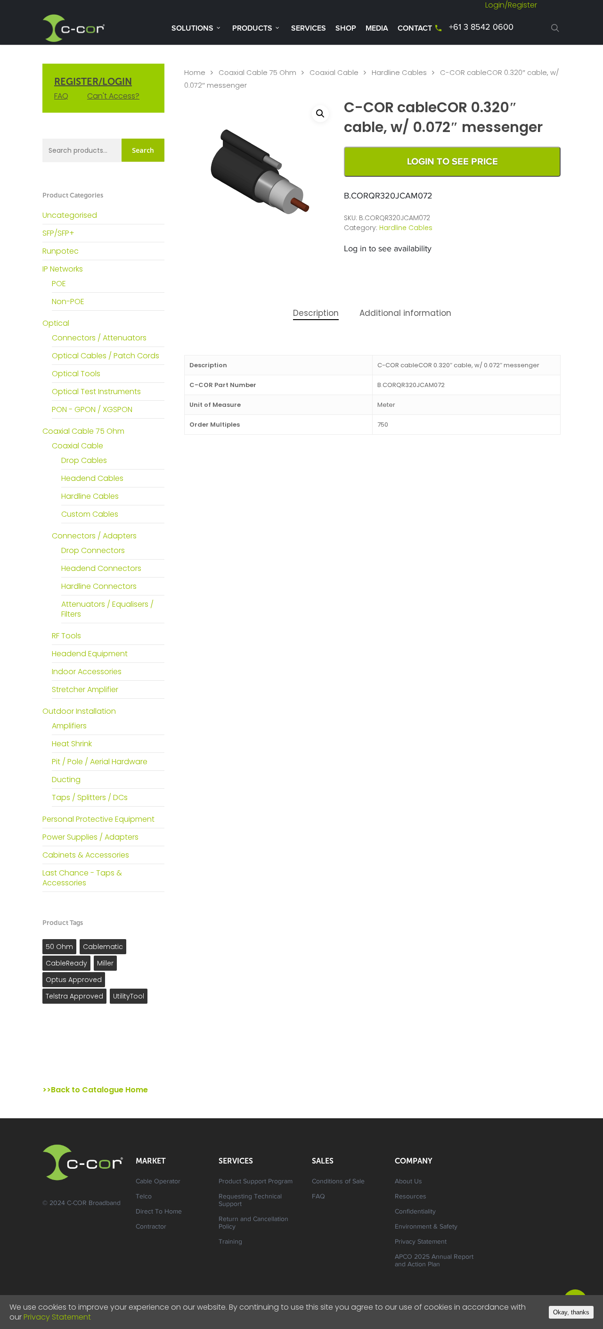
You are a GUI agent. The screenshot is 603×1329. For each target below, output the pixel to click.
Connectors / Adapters (94, 535)
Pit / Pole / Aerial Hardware (99, 761)
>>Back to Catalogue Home (95, 1089)
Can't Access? (113, 96)
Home (194, 72)
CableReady (66, 963)
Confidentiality (415, 1212)
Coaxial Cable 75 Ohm (83, 431)
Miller (105, 963)
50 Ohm (59, 946)
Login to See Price (452, 161)
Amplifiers (69, 725)
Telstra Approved (74, 996)
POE (59, 283)
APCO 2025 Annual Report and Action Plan (434, 1261)
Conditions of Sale (338, 1182)
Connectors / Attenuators (99, 337)
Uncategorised (69, 215)
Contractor (151, 1227)
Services (308, 28)
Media (377, 28)
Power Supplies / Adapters (90, 837)
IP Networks (62, 269)
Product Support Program (256, 1182)
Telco (144, 1197)
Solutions (192, 28)
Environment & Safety (426, 1227)
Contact (415, 28)
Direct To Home (159, 1212)
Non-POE (68, 301)
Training (230, 1242)
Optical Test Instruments (96, 391)
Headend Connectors (101, 568)
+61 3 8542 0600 (481, 28)
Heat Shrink (72, 743)
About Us (408, 1182)
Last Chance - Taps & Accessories (82, 877)
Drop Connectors (93, 550)
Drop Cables (84, 460)
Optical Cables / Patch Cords (105, 355)
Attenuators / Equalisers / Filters (107, 609)
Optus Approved (74, 979)
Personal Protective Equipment (98, 819)
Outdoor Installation (79, 711)
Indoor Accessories (87, 671)
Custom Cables (89, 514)
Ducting (66, 779)
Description (316, 313)
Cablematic (103, 946)
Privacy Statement (421, 1242)
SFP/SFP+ (58, 233)
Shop (345, 28)
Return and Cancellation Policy (253, 1223)
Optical (55, 323)
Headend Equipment (90, 653)
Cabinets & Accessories (85, 855)
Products (252, 28)
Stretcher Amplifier (85, 689)
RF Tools (66, 635)
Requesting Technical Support (250, 1201)
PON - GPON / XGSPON (92, 409)
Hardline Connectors (99, 586)
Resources (410, 1197)
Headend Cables (92, 478)
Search (143, 150)
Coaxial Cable (77, 445)
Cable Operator (158, 1182)
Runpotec (60, 251)
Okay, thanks (571, 1312)
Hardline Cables (90, 496)
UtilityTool (128, 996)
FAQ (61, 96)
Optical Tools (76, 373)
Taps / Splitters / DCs (90, 797)
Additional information (405, 313)
